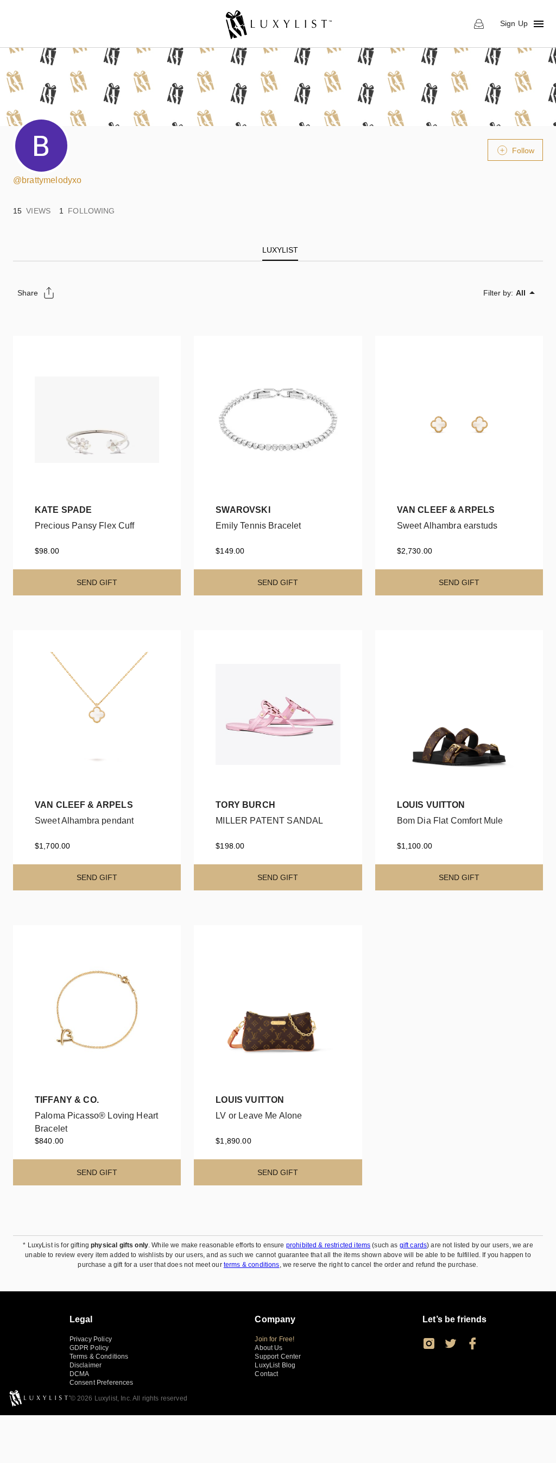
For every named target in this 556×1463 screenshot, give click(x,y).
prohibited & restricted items (328, 1245)
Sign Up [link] (514, 23)
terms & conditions (252, 1265)
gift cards (413, 1245)
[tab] (280, 249)
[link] (278, 24)
